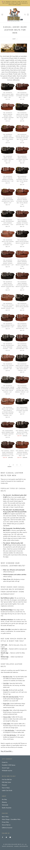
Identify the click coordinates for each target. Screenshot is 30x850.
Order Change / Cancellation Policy (11, 819)
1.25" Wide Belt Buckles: (9, 735)
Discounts (4, 785)
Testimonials (5, 805)
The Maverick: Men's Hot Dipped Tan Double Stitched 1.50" (8, 242)
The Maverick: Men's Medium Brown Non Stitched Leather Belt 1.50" (8, 116)
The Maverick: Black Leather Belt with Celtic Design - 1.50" (22, 306)
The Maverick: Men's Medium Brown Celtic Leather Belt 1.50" (22, 326)
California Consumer (7, 828)
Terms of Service (6, 825)
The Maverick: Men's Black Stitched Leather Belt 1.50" (8, 159)
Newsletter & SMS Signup (8, 765)
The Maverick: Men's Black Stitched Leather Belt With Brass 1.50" (22, 179)
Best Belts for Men (7, 677)
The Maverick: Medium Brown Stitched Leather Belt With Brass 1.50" (22, 201)
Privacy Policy (5, 822)
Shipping (4, 802)
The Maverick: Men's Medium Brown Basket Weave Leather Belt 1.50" (22, 263)
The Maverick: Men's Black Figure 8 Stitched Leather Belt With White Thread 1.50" (7, 389)
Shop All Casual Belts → (7, 751)
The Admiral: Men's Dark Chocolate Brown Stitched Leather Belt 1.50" (7, 453)
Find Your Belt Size (7, 779)
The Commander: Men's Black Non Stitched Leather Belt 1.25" (22, 410)
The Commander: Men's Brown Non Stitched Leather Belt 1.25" (8, 433)
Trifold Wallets (6, 724)
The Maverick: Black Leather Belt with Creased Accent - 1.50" (7, 346)
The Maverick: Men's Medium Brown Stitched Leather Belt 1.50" (8, 179)
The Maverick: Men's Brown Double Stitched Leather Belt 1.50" (22, 222)
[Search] (25, 14)
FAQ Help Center (6, 782)
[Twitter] (6, 837)
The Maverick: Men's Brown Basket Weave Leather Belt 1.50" (8, 262)
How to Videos (6, 788)
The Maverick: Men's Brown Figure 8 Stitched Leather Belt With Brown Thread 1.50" (22, 389)
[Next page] (20, 465)
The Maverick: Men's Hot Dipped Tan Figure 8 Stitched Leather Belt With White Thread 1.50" (8, 411)
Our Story (4, 799)
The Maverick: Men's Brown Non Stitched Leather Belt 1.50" (22, 95)
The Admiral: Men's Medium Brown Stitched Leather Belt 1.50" (22, 453)
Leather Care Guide (7, 790)
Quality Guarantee (6, 808)
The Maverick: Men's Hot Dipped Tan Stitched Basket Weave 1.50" (7, 306)
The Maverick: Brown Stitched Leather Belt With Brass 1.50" (8, 200)
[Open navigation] (2, 14)
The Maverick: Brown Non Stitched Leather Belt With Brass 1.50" (8, 138)
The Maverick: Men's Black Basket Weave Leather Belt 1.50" (22, 242)
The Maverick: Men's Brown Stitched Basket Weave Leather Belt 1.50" (22, 285)
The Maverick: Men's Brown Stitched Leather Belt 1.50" (22, 159)
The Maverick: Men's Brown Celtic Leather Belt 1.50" (7, 325)
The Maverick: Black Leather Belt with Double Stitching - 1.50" (7, 222)
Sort (14, 39)
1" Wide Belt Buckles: (8, 730)
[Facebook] (2, 837)
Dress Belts (6, 710)
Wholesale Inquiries (7, 770)
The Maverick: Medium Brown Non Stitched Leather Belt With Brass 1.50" (22, 138)
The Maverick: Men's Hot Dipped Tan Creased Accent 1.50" (8, 366)
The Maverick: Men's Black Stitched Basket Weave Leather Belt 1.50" (7, 285)
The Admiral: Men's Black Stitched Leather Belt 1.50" (22, 432)
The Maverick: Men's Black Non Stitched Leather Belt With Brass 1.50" (22, 116)
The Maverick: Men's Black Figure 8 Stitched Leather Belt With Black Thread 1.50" (22, 367)
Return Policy (5, 817)
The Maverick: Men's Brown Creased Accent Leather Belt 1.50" (22, 346)
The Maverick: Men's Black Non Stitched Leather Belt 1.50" (8, 95)
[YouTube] (10, 837)
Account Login (5, 768)
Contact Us (4, 762)
